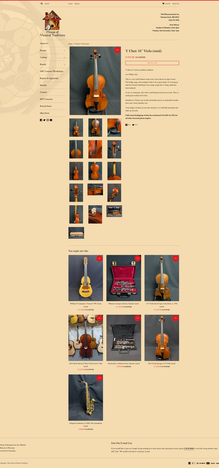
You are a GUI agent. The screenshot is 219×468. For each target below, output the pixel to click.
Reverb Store (45, 106)
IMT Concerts (46, 99)
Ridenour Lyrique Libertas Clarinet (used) (124, 303)
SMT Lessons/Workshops (51, 71)
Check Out (175, 4)
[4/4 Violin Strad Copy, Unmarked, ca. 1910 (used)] (162, 278)
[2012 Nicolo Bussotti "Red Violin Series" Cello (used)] (85, 338)
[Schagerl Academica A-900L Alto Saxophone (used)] (85, 397)
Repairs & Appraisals (49, 78)
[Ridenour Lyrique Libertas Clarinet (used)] (123, 278)
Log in (70, 4)
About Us (44, 43)
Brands (52, 64)
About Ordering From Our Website (13, 445)
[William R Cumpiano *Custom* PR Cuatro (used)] (85, 278)
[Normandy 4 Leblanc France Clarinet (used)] (123, 338)
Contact (43, 92)
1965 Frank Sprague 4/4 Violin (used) (161, 363)
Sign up (77, 4)
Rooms (52, 50)
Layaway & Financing (7, 451)
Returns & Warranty (7, 448)
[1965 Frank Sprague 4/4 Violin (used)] (162, 338)
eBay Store (44, 113)
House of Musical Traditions (19, 463)
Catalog (52, 57)
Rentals (43, 85)
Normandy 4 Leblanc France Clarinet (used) (124, 363)
